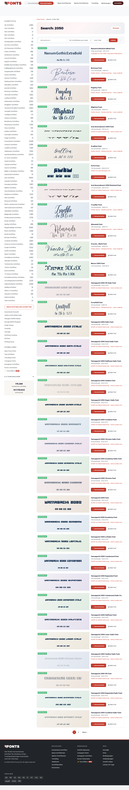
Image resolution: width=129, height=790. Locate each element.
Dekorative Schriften (12, 101)
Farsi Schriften (9, 128)
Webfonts (55, 762)
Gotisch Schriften (10, 144)
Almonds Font (96, 224)
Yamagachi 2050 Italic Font (102, 322)
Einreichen (56, 767)
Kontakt (106, 750)
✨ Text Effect (11, 371)
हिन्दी (19, 781)
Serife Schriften (10, 251)
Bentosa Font (96, 68)
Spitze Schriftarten (81, 3)
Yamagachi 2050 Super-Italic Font (105, 400)
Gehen (113, 40)
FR (23, 777)
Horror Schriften (10, 168)
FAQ (104, 753)
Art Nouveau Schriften (12, 48)
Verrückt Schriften (11, 95)
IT (27, 777)
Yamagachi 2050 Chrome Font (103, 478)
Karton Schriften (10, 78)
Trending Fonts (10, 357)
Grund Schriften (10, 58)
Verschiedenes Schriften (13, 191)
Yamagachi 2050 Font (100, 498)
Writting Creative (10, 335)
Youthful (7, 328)
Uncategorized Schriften (13, 281)
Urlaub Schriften (10, 164)
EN (6, 777)
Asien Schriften (10, 51)
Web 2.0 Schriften (11, 290)
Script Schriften (10, 247)
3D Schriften (9, 25)
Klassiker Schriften (11, 85)
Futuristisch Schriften (12, 141)
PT (32, 777)
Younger (7, 332)
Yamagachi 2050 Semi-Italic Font (104, 341)
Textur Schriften (10, 267)
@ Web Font (112, 60)
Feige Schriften (10, 138)
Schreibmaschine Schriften (14, 277)
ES (15, 777)
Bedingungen (108, 756)
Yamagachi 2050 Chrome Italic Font (105, 439)
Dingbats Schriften (11, 105)
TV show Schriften (11, 274)
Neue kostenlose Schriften (19, 307)
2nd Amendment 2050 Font (102, 127)
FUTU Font (95, 166)
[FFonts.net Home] (12, 3)
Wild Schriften (9, 297)
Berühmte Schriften (11, 121)
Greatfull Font (97, 302)
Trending (94, 3)
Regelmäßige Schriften (13, 227)
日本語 (14, 781)
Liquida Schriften (10, 181)
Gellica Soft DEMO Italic (13, 315)
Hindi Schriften (9, 161)
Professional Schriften (12, 217)
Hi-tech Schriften (10, 158)
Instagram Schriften (11, 364)
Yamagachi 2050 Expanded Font (104, 576)
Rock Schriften (9, 234)
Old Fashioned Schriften (13, 207)
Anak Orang (8, 325)
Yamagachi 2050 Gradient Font (104, 420)
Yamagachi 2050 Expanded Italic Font (106, 693)
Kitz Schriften (9, 178)
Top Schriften (9, 354)
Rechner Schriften (11, 91)
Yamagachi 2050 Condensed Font (105, 556)
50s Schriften (9, 28)
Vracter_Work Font (99, 244)
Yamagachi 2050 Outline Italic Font (105, 654)
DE (11, 777)
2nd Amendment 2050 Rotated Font (106, 185)
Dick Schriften (9, 271)
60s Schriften (9, 32)
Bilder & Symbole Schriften (14, 171)
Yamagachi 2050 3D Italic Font (103, 283)
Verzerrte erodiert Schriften (14, 108)
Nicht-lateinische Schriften (14, 204)
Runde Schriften (10, 237)
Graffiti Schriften (10, 148)
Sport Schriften (10, 254)
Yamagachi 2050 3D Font (101, 674)
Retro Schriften (10, 231)
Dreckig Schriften (10, 184)
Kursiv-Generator (10, 367)
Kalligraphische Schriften (13, 68)
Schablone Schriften (11, 257)
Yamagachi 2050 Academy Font (104, 517)
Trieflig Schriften (10, 114)
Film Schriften (9, 198)
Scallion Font (96, 146)
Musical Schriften (10, 201)
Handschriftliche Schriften (14, 154)
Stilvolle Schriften (10, 261)
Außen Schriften (10, 131)
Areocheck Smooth (11, 312)
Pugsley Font (96, 88)
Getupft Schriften (10, 111)
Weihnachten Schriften (13, 81)
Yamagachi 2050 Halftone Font (104, 615)
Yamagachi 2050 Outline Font (103, 381)
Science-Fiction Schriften (13, 244)
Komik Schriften (10, 88)
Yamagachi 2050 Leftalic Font (103, 537)
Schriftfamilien (57, 765)
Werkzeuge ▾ (106, 3)
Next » (84, 732)
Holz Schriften (9, 300)
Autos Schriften (10, 75)
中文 (36, 777)
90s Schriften (9, 38)
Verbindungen (108, 759)
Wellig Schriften (10, 287)
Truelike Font (96, 205)
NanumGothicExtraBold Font (103, 48)
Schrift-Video (108, 762)
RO (19, 777)
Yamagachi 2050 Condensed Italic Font (107, 595)
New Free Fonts (10, 351)
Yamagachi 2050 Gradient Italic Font (106, 713)
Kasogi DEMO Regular (12, 322)
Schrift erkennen (83, 750)
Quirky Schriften (10, 224)
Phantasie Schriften (11, 125)
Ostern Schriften (10, 118)
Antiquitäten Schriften (12, 41)
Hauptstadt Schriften (12, 71)
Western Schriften (11, 294)
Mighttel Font (96, 107)
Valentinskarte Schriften (13, 284)
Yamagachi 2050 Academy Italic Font (106, 459)
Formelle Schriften (11, 134)
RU (41, 777)
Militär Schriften (10, 188)
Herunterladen (99, 60)
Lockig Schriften (10, 98)
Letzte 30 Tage (108, 765)
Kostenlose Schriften (59, 750)
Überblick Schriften (11, 211)
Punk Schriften (9, 221)
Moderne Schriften (11, 194)
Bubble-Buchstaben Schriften (15, 65)
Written (7, 338)
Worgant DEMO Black (12, 318)
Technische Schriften (12, 264)
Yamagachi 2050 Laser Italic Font (104, 634)
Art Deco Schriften (11, 45)
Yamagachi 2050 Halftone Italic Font (106, 361)
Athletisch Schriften (11, 55)
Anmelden (118, 3)
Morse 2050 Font (98, 263)
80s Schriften (9, 35)
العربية (7, 781)
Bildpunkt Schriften (11, 214)
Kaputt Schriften (10, 61)
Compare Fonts (10, 361)
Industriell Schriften (11, 174)
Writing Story (9, 342)
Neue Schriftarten (64, 3)
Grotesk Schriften (10, 241)
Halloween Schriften (12, 151)
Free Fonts (41, 19)
